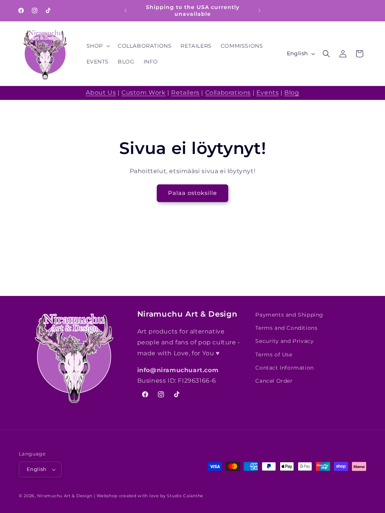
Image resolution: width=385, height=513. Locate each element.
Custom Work (143, 92)
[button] (97, 46)
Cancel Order (274, 380)
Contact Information (284, 367)
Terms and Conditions (286, 327)
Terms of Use (273, 354)
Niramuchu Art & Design (64, 495)
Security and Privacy (284, 341)
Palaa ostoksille (192, 192)
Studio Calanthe (185, 495)
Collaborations (228, 92)
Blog (291, 92)
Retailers (185, 92)
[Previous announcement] (125, 10)
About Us (101, 92)
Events (267, 92)
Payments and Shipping (289, 314)
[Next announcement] (259, 10)
